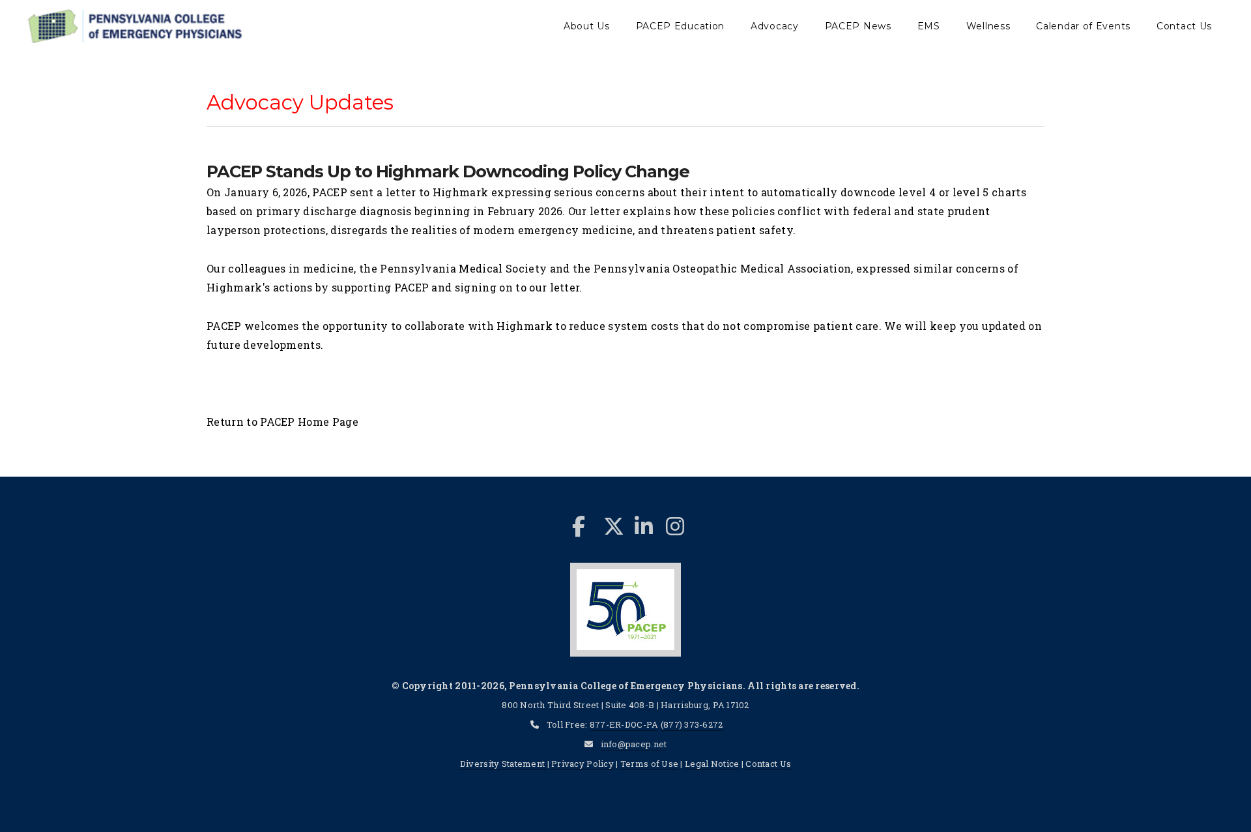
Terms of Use (649, 763)
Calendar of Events (1083, 26)
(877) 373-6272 (692, 724)
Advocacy (775, 26)
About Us (587, 26)
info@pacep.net (634, 744)
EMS (928, 26)
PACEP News (858, 26)
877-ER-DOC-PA (624, 724)
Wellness (988, 26)
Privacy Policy (582, 763)
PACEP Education (680, 26)
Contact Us (1184, 26)
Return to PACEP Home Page (282, 421)
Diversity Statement (503, 763)
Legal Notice (712, 763)
